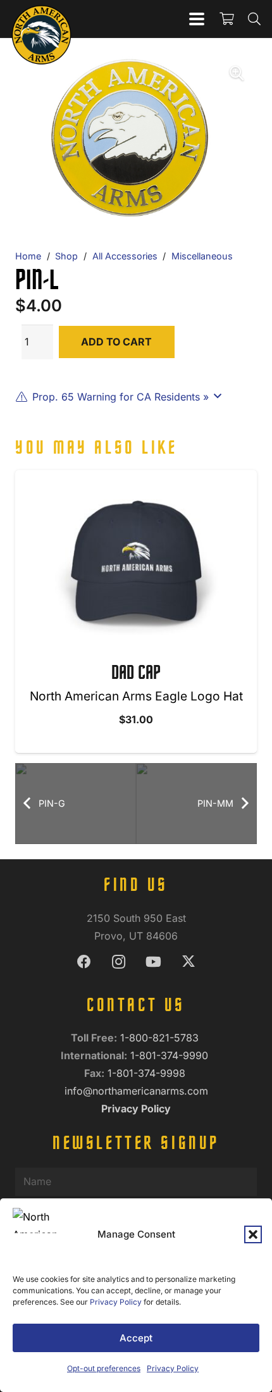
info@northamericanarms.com (136, 1090)
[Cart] (226, 19)
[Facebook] (83, 962)
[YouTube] (153, 962)
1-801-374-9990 (170, 1055)
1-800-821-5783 (161, 1037)
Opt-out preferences (103, 1368)
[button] (253, 1234)
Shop (66, 256)
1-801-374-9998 (148, 1073)
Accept (136, 1338)
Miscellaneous (202, 256)
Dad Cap (136, 674)
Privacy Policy (116, 1302)
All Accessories (125, 256)
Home (28, 256)
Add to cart (116, 341)
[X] (188, 962)
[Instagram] (118, 962)
